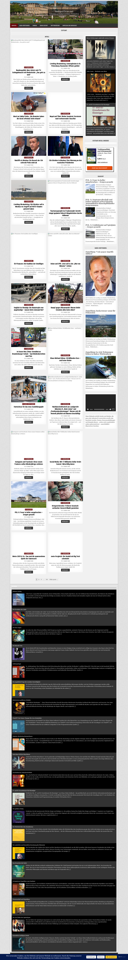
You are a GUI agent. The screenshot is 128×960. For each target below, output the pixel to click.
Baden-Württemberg (24, 25)
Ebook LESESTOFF (44, 25)
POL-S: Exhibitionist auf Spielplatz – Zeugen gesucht (101, 228)
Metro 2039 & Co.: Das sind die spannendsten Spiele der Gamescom (28, 557)
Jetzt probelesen (102, 164)
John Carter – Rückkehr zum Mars (97, 38)
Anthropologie (17, 645)
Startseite (14, 25)
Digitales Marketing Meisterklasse (23, 718)
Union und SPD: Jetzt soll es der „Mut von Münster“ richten (65, 265)
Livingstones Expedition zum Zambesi (24, 863)
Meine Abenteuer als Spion (20, 935)
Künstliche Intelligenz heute (21, 917)
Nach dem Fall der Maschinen (21, 736)
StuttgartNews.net (64, 11)
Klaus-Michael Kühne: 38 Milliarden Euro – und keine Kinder (65, 359)
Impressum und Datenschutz (70, 25)
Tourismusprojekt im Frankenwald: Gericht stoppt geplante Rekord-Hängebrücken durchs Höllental (65, 213)
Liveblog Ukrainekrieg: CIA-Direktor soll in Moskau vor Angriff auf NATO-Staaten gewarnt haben (29, 206)
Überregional (29, 67)
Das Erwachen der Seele (20, 845)
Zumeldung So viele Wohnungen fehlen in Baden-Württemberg (99, 355)
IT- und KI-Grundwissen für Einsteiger (98, 71)
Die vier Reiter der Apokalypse (21, 899)
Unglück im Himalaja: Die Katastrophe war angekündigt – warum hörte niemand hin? (29, 308)
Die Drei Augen (17, 609)
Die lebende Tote (17, 627)
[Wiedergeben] (88, 411)
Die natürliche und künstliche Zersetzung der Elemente (29, 827)
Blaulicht (29, 509)
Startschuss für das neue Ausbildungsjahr (29, 407)
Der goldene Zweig (18, 790)
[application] (101, 404)
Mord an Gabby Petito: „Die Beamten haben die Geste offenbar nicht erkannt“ (28, 117)
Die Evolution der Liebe (19, 591)
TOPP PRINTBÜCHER (55, 25)
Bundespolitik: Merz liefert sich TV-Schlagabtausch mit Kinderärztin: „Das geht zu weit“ (28, 72)
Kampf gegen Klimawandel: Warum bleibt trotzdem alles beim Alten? (65, 308)
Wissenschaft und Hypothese (21, 881)
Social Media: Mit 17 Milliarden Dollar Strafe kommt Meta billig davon (65, 463)
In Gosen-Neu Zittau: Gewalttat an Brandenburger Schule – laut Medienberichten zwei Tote (28, 353)
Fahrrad (35, 25)
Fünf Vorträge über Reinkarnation (96, 104)
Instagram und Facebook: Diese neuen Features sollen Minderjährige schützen (29, 463)
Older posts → (53, 579)
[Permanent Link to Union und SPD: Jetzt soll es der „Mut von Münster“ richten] (65, 246)
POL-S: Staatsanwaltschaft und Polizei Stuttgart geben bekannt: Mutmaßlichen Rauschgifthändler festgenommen (100, 204)
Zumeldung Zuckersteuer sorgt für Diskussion (100, 313)
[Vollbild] (113, 411)
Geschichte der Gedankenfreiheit (22, 754)
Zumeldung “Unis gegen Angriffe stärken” (99, 254)
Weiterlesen (29, 88)
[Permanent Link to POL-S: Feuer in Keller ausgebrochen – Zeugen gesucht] (28, 494)
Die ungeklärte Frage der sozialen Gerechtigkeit (26, 664)
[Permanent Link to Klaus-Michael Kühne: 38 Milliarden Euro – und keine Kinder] (65, 340)
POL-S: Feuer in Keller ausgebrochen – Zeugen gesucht (29, 513)
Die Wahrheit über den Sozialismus (23, 808)
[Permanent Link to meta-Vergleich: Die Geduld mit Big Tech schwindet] (65, 542)
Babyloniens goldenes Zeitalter (22, 682)
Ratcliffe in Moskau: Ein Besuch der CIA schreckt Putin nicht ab (29, 161)
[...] (107, 67)
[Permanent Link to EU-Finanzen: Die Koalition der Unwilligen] (28, 246)
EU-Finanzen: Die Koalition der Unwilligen (28, 264)
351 (47, 579)
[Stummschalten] (110, 411)
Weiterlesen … (108, 196)
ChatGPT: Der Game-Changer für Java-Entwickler (27, 700)
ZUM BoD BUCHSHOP (99, 170)
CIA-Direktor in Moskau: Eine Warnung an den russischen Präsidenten (65, 161)
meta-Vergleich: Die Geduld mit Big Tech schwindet (65, 557)
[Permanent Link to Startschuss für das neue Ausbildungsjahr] (28, 389)
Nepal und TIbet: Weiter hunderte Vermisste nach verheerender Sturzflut (65, 117)
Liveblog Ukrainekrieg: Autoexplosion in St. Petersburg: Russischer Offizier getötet (65, 65)
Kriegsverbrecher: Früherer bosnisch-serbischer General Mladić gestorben (65, 507)
